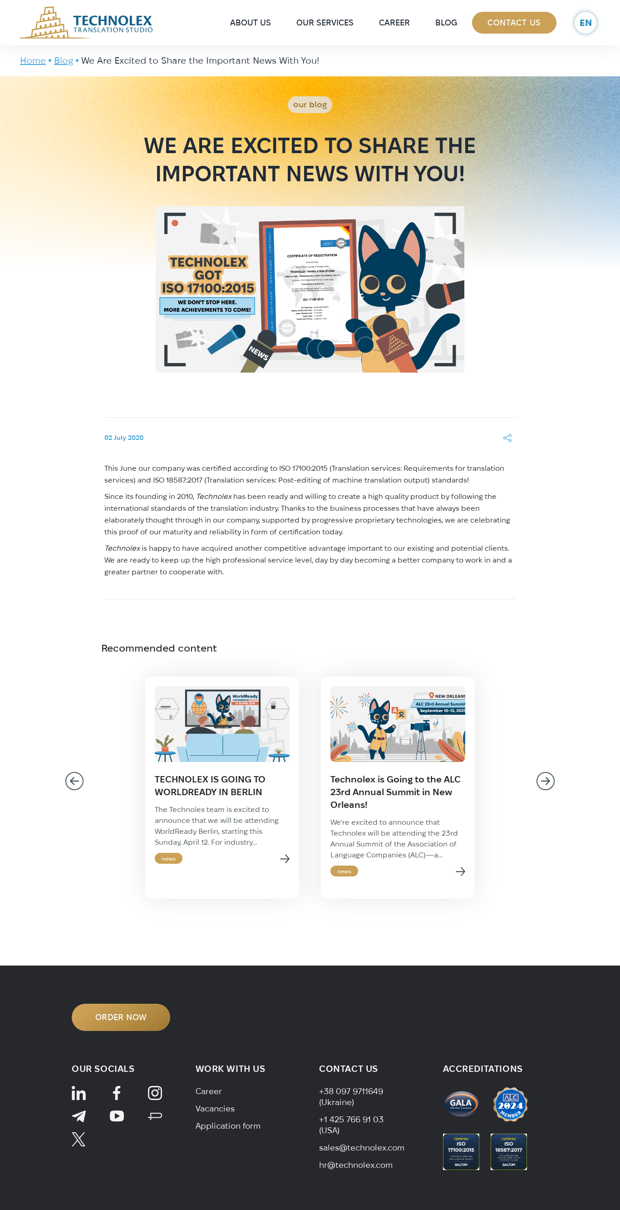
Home (33, 60)
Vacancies (215, 1108)
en (586, 22)
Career (394, 22)
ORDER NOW (121, 1017)
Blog (446, 22)
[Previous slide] (74, 781)
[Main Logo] (86, 21)
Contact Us (514, 22)
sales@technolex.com (361, 1147)
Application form (228, 1125)
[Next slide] (545, 781)
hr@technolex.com (356, 1165)
